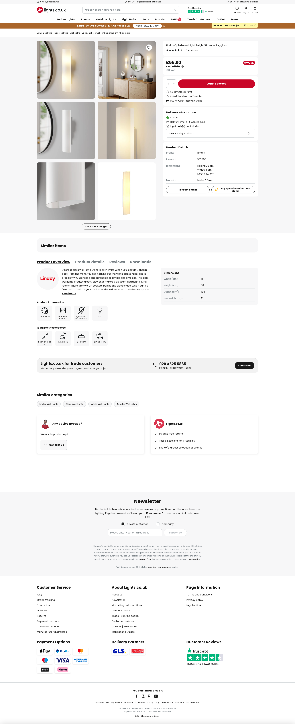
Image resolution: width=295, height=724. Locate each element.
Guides (130, 632)
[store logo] (51, 10)
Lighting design (130, 616)
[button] (66, 131)
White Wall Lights (100, 404)
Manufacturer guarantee (52, 632)
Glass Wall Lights (74, 404)
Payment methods (48, 621)
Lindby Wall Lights (48, 404)
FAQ (39, 594)
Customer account (48, 626)
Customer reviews (123, 621)
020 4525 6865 (172, 363)
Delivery (42, 610)
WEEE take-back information (188, 702)
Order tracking (46, 600)
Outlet (220, 19)
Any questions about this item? (235, 190)
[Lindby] (48, 279)
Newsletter (118, 600)
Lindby (201, 152)
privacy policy (193, 559)
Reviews (117, 261)
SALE (174, 19)
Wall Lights (75, 33)
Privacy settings (101, 702)
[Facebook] (138, 696)
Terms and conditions (199, 594)
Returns (41, 616)
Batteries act (167, 702)
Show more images (96, 226)
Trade (115, 616)
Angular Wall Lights (127, 404)
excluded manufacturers (159, 567)
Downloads (140, 261)
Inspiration (118, 632)
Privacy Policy (153, 702)
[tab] (53, 262)
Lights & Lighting (44, 33)
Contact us (244, 365)
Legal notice (193, 605)
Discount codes (121, 610)
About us (117, 594)
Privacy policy (194, 600)
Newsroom (130, 626)
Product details (89, 261)
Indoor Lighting (61, 33)
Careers (117, 626)
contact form (145, 559)
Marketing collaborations (127, 605)
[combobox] (131, 9)
